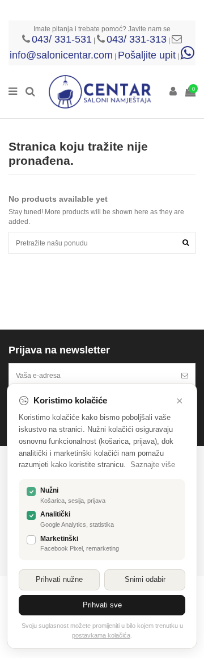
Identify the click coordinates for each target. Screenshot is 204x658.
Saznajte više (152, 464)
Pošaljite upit (147, 55)
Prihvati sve (102, 605)
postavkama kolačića (101, 635)
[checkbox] (31, 491)
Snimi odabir (145, 579)
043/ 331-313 (137, 39)
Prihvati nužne (59, 579)
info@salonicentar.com (61, 55)
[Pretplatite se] (185, 376)
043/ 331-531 (62, 39)
